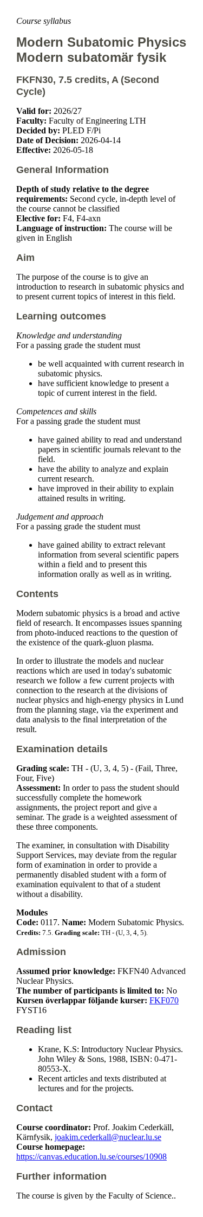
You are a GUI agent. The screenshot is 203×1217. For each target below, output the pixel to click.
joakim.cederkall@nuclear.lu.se (108, 1137)
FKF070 (164, 1000)
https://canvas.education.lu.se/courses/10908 (91, 1156)
